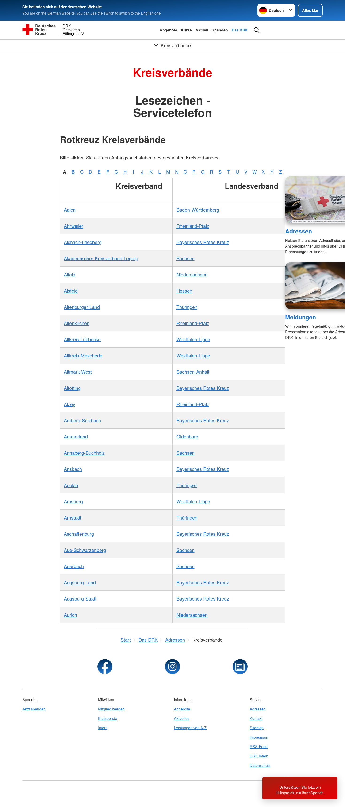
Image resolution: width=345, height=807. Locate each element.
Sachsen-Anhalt (192, 371)
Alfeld (69, 274)
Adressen (298, 231)
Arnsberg (73, 501)
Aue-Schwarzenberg (85, 550)
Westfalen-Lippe (193, 339)
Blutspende (107, 718)
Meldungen (300, 317)
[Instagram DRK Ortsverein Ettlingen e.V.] (172, 666)
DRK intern (259, 756)
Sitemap (257, 727)
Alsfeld (71, 290)
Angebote (168, 30)
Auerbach (74, 566)
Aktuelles (181, 718)
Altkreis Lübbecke (82, 339)
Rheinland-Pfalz (192, 225)
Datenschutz (260, 765)
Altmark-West (78, 371)
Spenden (220, 30)
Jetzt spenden (34, 709)
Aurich (70, 614)
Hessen (184, 290)
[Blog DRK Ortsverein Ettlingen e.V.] (240, 666)
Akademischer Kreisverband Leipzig (101, 258)
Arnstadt (72, 517)
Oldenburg (187, 436)
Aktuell (202, 30)
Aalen (70, 209)
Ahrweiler (73, 225)
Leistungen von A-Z (190, 727)
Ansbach (73, 469)
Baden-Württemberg (197, 209)
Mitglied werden (111, 709)
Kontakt (256, 718)
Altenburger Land (82, 306)
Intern (102, 727)
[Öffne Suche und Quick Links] (256, 30)
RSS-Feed (259, 746)
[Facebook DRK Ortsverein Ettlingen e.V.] (104, 666)
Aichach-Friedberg (83, 242)
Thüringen (186, 306)
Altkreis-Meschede (83, 355)
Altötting (72, 387)
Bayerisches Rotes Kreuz (202, 242)
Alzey (69, 404)
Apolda (71, 485)
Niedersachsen (191, 274)
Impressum (259, 737)
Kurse (186, 30)
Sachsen (185, 258)
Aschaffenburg (79, 533)
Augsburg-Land (80, 582)
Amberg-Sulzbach (82, 420)
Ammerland (76, 436)
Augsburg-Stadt (80, 598)
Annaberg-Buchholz (84, 452)
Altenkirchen (76, 323)
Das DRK (240, 30)
